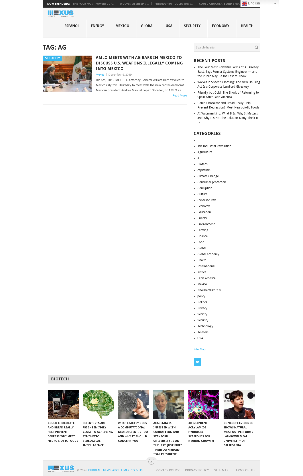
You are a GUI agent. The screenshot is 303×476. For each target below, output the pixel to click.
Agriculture (204, 152)
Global (147, 26)
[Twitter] (197, 362)
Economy (220, 26)
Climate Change (208, 176)
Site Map (200, 349)
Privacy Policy (167, 470)
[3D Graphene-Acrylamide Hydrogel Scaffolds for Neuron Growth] (203, 404)
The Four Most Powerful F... (93, 3)
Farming (202, 230)
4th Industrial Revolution (214, 146)
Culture (202, 194)
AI (199, 158)
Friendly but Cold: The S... (174, 3)
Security (192, 26)
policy (201, 296)
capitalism (204, 170)
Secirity (202, 314)
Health (247, 26)
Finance (202, 236)
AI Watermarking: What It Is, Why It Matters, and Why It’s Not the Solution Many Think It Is (228, 118)
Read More (180, 95)
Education (204, 212)
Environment (206, 224)
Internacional (206, 266)
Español (72, 26)
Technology (205, 326)
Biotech (202, 164)
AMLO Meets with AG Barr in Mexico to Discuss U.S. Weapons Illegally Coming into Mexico (139, 63)
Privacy (202, 308)
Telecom (203, 332)
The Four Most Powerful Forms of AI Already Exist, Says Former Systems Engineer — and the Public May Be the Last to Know (228, 71)
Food (200, 242)
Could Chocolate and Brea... (220, 3)
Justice (201, 272)
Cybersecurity (206, 200)
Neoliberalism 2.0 (209, 290)
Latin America (206, 278)
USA (169, 26)
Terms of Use (244, 470)
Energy (97, 26)
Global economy (208, 254)
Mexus (100, 74)
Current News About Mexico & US (115, 470)
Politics (202, 302)
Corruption (204, 188)
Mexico (122, 26)
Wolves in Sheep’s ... (134, 3)
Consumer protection (211, 182)
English (253, 3)
